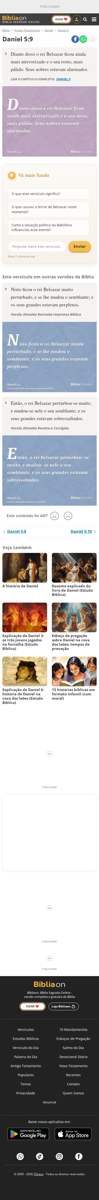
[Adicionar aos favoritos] (93, 39)
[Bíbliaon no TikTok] (39, 1156)
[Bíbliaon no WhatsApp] (20, 1156)
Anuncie (49, 1102)
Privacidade (25, 1093)
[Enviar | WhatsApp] (83, 39)
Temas (25, 1084)
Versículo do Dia (26, 1047)
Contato (73, 1084)
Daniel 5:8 (16, 531)
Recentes (73, 1075)
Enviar (80, 246)
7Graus (38, 1174)
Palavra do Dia (25, 1056)
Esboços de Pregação (73, 1038)
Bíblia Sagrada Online (21, 22)
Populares (26, 1075)
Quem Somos (73, 1093)
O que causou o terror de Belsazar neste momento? (44, 209)
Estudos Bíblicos (26, 1038)
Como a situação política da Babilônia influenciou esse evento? (42, 227)
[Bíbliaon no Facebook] (78, 1156)
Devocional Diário (73, 1056)
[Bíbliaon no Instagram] (59, 1156)
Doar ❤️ (32, 1006)
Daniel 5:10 (81, 531)
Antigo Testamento (26, 1066)
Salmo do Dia (73, 1047)
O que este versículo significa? (36, 193)
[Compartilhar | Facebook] (75, 39)
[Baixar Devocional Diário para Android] (28, 1134)
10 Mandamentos (73, 1029)
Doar (61, 19)
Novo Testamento (73, 1066)
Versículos (26, 1029)
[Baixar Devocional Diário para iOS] (73, 1134)
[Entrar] (76, 19)
